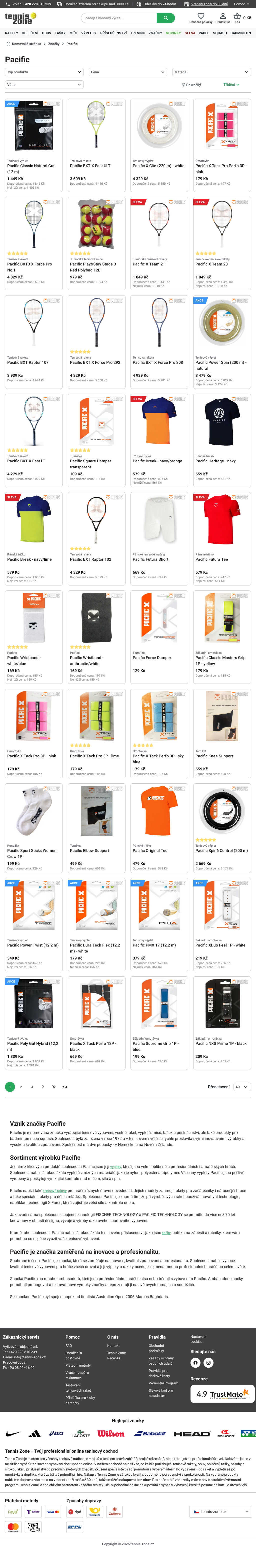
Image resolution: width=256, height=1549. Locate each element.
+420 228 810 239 (37, 4)
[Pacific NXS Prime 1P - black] (222, 1004)
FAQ (69, 1346)
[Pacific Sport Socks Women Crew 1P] (34, 811)
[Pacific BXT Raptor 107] (34, 322)
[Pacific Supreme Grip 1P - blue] (159, 1004)
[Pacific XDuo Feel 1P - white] (222, 905)
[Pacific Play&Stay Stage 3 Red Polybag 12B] (96, 224)
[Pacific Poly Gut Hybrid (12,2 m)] (34, 1004)
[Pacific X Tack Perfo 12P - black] (96, 1004)
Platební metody (78, 1365)
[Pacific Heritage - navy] (222, 421)
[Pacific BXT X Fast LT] (34, 421)
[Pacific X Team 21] (159, 224)
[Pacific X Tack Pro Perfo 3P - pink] (222, 126)
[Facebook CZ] (195, 1363)
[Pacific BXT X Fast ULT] (96, 126)
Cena (95, 72)
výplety (115, 1167)
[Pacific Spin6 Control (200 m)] (222, 811)
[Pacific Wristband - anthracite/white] (96, 618)
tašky (166, 1233)
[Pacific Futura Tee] (222, 519)
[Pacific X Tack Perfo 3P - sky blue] (159, 716)
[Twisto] (33, 1512)
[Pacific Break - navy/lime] (34, 519)
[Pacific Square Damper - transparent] (96, 421)
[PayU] (13, 1512)
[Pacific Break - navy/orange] (159, 421)
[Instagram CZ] (209, 1363)
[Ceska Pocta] (94, 1512)
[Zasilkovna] (114, 1512)
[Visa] (53, 1512)
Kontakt (113, 1346)
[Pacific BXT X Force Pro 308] (159, 322)
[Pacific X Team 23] (222, 224)
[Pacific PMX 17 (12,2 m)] (159, 905)
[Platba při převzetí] (33, 1527)
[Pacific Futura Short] (159, 519)
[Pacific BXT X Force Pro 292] (96, 322)
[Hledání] (166, 18)
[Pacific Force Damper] (159, 618)
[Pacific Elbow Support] (96, 811)
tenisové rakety (55, 1191)
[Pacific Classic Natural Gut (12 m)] (34, 126)
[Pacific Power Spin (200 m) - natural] (222, 322)
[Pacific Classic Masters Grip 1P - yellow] (222, 618)
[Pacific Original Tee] (159, 811)
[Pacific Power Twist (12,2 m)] (34, 905)
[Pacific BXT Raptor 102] (96, 519)
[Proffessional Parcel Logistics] (74, 1527)
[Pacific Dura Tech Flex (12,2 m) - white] (96, 905)
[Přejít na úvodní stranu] (20, 18)
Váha (11, 85)
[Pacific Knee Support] (222, 716)
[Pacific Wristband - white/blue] (34, 618)
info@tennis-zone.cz (30, 1357)
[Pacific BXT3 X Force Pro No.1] (34, 224)
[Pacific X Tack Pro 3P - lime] (96, 716)
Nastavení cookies (195, 1339)
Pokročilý (193, 85)
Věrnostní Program (163, 1383)
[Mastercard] (13, 1527)
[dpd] (74, 1512)
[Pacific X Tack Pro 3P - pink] (34, 716)
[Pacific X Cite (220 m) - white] (159, 126)
